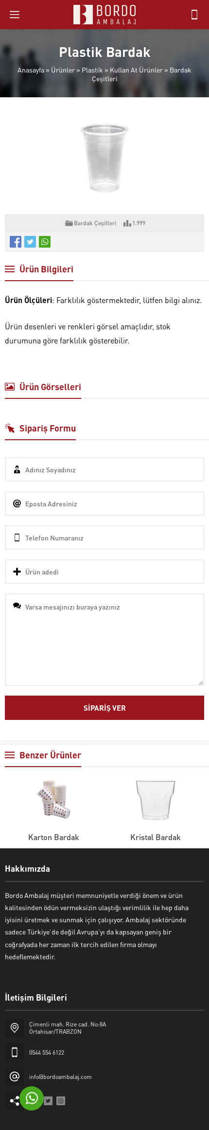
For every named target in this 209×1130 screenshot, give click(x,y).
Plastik (92, 69)
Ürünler (63, 69)
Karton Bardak (53, 837)
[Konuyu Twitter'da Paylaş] (30, 242)
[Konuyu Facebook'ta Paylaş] (15, 242)
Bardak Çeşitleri (95, 223)
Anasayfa (30, 69)
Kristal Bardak (155, 837)
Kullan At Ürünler (136, 69)
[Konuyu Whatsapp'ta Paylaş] (45, 242)
